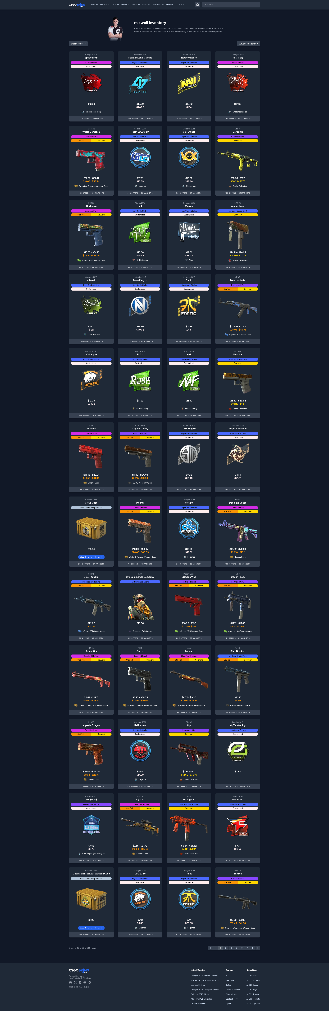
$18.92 (140, 104)
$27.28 (242, 255)
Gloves (135, 5)
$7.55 (136, 845)
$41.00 (242, 923)
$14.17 (91, 326)
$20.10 (87, 700)
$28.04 (242, 252)
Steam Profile (77, 43)
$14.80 (233, 255)
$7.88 (186, 771)
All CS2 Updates (253, 1003)
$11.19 (135, 474)
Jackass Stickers (198, 985)
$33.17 (242, 920)
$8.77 (135, 697)
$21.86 (188, 552)
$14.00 (140, 774)
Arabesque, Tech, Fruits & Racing (205, 980)
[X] (76, 982)
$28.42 (189, 255)
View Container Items (90, 557)
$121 (91, 329)
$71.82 (95, 700)
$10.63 (135, 549)
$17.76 (185, 626)
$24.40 (144, 474)
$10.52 (237, 849)
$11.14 (238, 474)
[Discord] (71, 982)
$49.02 (140, 329)
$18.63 (86, 181)
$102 (242, 552)
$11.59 (233, 400)
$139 (193, 623)
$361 (193, 626)
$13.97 (136, 700)
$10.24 (91, 626)
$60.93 (145, 552)
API (227, 976)
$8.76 (185, 697)
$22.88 (189, 181)
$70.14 (192, 849)
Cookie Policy (231, 999)
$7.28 (91, 920)
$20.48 (136, 552)
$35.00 (95, 771)
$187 (242, 178)
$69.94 (242, 400)
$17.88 (241, 623)
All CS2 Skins (251, 976)
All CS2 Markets (253, 999)
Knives (124, 5)
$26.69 (189, 923)
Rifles (114, 5)
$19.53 (91, 104)
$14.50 (188, 252)
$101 (192, 771)
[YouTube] (85, 982)
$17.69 (237, 104)
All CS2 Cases (252, 985)
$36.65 (144, 697)
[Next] (257, 948)
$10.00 (185, 623)
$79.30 (242, 549)
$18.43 (233, 923)
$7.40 (185, 849)
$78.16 (193, 774)
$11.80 (189, 400)
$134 (188, 107)
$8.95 (140, 923)
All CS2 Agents (252, 994)
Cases (144, 5)
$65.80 (144, 849)
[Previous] (210, 948)
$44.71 (242, 329)
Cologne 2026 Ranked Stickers (204, 976)
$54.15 (95, 252)
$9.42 (87, 697)
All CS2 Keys (251, 990)
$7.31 (237, 845)
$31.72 (143, 845)
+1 (104, 853)
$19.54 (135, 849)
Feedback (230, 980)
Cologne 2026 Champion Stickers (205, 990)
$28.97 (144, 549)
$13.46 (241, 626)
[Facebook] (81, 982)
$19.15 (135, 478)
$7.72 (91, 849)
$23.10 (234, 552)
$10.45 (87, 771)
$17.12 (233, 623)
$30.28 (234, 181)
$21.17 (95, 697)
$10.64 (91, 549)
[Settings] (197, 4)
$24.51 (188, 329)
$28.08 (233, 329)
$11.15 (189, 474)
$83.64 (96, 255)
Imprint (228, 1003)
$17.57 (87, 178)
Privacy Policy (232, 994)
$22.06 (91, 623)
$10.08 (140, 623)
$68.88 (140, 255)
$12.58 (233, 326)
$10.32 (233, 549)
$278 (242, 181)
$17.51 (140, 178)
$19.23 (234, 404)
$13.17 (189, 326)
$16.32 (188, 178)
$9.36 (193, 697)
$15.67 (87, 252)
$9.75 (233, 626)
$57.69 (91, 404)
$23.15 (95, 774)
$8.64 (87, 774)
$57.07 (144, 700)
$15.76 (234, 178)
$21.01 (237, 478)
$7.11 (189, 920)
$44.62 (140, 107)
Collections (156, 5)
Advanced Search (247, 43)
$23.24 (87, 255)
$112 (242, 404)
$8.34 (184, 845)
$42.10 (237, 697)
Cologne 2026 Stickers (201, 994)
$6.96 (233, 920)
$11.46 (87, 474)
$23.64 (144, 478)
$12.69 (185, 700)
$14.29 (233, 252)
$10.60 (188, 549)
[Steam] (90, 982)
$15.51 (193, 700)
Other (180, 5)
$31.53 (242, 326)
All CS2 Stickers (253, 980)
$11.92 (140, 400)
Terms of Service (233, 990)
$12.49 (189, 478)
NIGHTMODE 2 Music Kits (201, 999)
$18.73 (188, 104)
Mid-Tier (103, 5)
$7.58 (91, 845)
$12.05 (91, 400)
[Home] (79, 5)
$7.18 (140, 920)
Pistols (92, 5)
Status (228, 985)
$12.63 (185, 774)
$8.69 (238, 700)
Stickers (169, 5)
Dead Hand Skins (198, 1003)
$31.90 (95, 478)
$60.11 (95, 178)
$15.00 (140, 252)
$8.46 (140, 771)
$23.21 (95, 474)
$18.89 (140, 181)
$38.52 (193, 845)
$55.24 (95, 181)
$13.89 (140, 326)
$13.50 (87, 478)
